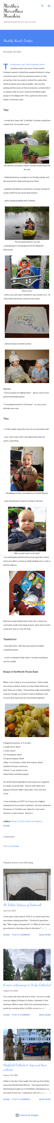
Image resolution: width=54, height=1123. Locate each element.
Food (21, 821)
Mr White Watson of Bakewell (22, 905)
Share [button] (6, 825)
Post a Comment (11, 846)
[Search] (42, 5)
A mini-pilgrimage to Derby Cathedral (27, 985)
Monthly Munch (33, 821)
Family (14, 821)
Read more (45, 935)
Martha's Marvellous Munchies (13, 11)
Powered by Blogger (28, 1115)
